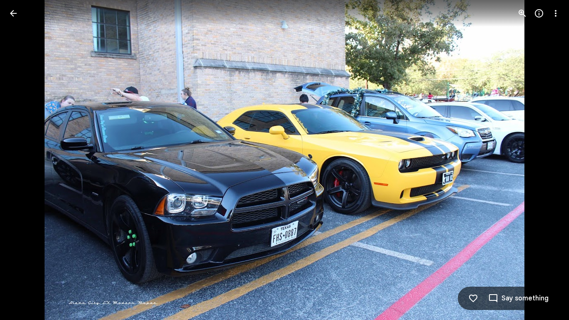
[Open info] (539, 13)
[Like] (473, 298)
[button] (23, 160)
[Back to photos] (13, 13)
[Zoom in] (522, 13)
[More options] (555, 13)
